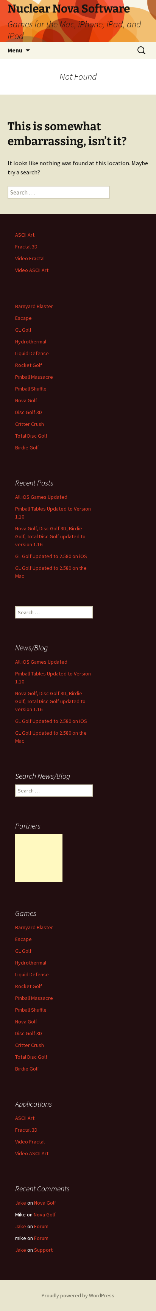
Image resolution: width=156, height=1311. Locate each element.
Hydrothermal (30, 341)
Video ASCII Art (31, 270)
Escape (23, 318)
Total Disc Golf (31, 435)
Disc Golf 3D (28, 412)
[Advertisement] (38, 858)
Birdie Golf (27, 447)
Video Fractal (30, 258)
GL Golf (23, 329)
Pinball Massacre (34, 376)
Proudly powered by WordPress (78, 1295)
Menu (15, 50)
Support (43, 1249)
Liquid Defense (32, 353)
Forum (41, 1226)
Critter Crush (29, 424)
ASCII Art (24, 234)
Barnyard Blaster (34, 306)
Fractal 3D (26, 246)
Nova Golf (26, 400)
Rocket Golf (28, 365)
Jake (20, 1202)
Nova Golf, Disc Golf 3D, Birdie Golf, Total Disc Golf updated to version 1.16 (50, 536)
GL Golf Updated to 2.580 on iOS (51, 556)
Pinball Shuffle (31, 388)
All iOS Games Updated (41, 496)
